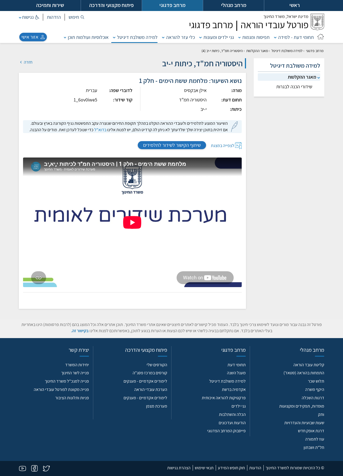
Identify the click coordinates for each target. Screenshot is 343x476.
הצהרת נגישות (179, 468)
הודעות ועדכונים (232, 423)
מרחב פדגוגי (314, 50)
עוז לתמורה (314, 439)
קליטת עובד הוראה (308, 365)
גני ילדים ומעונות (218, 37)
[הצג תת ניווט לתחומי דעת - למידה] (275, 37)
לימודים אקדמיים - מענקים (145, 381)
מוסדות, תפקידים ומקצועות (301, 406)
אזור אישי (29, 37)
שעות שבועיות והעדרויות (304, 423)
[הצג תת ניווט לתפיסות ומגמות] (240, 37)
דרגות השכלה (313, 398)
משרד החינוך (285, 16)
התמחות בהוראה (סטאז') (304, 373)
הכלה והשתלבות (232, 414)
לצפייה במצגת (222, 145)
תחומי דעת (237, 365)
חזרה (27, 62)
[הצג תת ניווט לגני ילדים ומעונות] (200, 37)
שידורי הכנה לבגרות (294, 86)
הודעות (255, 468)
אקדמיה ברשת (234, 389)
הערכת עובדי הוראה (150, 389)
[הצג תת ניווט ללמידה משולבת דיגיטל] (114, 37)
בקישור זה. (80, 331)
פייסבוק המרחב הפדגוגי (226, 431)
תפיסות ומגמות (256, 37)
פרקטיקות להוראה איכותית (224, 398)
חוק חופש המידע (231, 468)
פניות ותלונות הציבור (72, 398)
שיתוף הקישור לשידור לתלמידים (172, 145)
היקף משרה (314, 389)
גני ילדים (239, 406)
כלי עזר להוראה (180, 37)
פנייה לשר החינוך (75, 373)
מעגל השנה (236, 373)
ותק (321, 414)
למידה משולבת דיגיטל (137, 37)
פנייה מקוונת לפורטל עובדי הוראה (61, 389)
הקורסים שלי (157, 365)
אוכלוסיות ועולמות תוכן (88, 37)
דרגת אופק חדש (311, 431)
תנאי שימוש (204, 468)
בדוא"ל (100, 130)
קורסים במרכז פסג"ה (150, 373)
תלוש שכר (316, 381)
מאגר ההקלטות (257, 50)
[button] (76, 17)
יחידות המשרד (77, 365)
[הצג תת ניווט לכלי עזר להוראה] (163, 37)
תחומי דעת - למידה (296, 37)
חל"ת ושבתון (314, 447)
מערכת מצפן (156, 406)
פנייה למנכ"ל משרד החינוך (67, 381)
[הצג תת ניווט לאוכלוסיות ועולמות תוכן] (65, 37)
